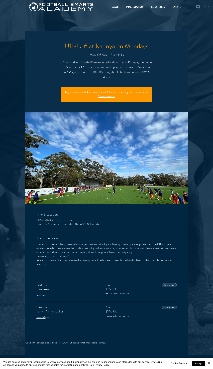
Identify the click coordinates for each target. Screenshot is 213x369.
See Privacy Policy (99, 364)
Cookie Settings (179, 363)
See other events (106, 96)
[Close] (209, 363)
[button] (136, 7)
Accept (198, 363)
